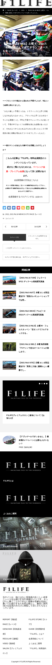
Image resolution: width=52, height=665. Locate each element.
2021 (7, 214)
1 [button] (39, 383)
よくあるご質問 (35, 643)
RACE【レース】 (36, 214)
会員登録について (36, 639)
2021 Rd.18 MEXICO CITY (25, 54)
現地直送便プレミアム (27, 440)
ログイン (26, 257)
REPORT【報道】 (10, 619)
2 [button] (42, 383)
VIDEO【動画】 (9, 643)
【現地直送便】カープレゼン (31, 436)
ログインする (33, 197)
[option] (26, 402)
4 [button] (46, 383)
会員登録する (14, 197)
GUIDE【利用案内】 (37, 629)
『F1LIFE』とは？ (36, 634)
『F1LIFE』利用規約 (37, 648)
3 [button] (44, 383)
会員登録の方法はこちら (26, 180)
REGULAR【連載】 (11, 639)
